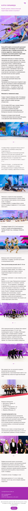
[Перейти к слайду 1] (13, 363)
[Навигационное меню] (25, 3)
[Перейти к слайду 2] (14, 363)
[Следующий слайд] (27, 131)
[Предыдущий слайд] (1, 131)
